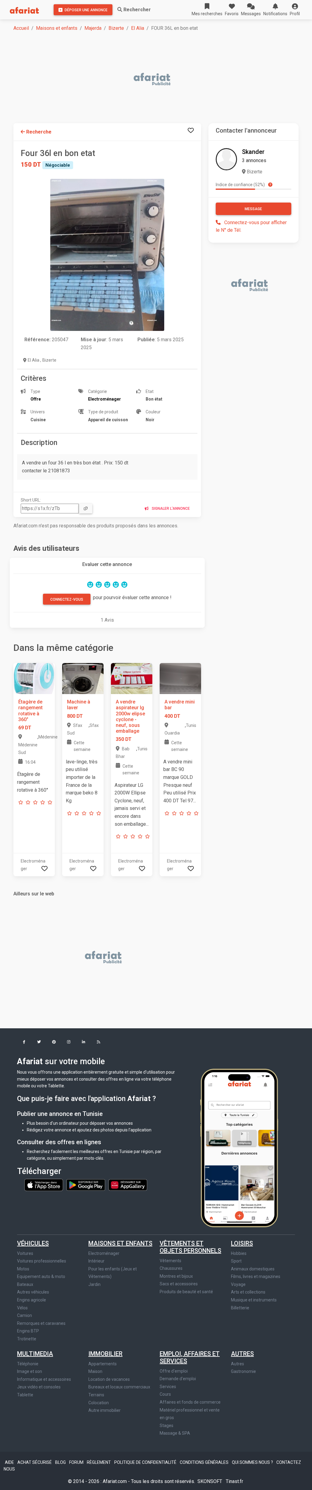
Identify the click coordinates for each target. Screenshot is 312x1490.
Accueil (21, 28)
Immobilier (105, 1353)
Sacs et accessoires (179, 1283)
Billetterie (240, 1307)
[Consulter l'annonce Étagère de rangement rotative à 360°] (34, 678)
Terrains (96, 1394)
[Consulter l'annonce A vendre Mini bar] (180, 678)
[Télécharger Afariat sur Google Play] (86, 1184)
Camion (24, 1315)
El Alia (137, 28)
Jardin (94, 1284)
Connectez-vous (66, 599)
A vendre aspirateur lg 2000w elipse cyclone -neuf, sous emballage (130, 716)
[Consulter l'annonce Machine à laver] (83, 678)
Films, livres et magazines (255, 1276)
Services (168, 1386)
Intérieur (96, 1261)
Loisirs (242, 1243)
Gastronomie (243, 1371)
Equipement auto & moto (41, 1276)
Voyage (238, 1284)
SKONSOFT (210, 1481)
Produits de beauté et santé (186, 1291)
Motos (23, 1268)
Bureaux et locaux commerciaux (119, 1386)
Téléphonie (27, 1363)
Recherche (38, 132)
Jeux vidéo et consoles (39, 1386)
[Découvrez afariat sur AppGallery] (127, 1184)
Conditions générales (204, 1462)
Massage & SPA (175, 1433)
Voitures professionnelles (41, 1261)
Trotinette (26, 1338)
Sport (236, 1261)
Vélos (22, 1307)
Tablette (25, 1394)
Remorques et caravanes (41, 1323)
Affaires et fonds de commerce (190, 1402)
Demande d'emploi (178, 1378)
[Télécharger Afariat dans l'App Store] (44, 1184)
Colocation (98, 1402)
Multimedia (35, 1353)
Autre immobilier (104, 1410)
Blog (61, 1462)
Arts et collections (248, 1292)
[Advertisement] (159, 79)
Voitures (25, 1253)
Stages (166, 1425)
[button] (295, 9)
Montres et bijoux (176, 1276)
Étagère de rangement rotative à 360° (30, 710)
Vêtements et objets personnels (190, 1247)
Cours (165, 1394)
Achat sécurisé (35, 1462)
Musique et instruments (254, 1299)
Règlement (99, 1462)
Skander (253, 151)
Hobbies (238, 1253)
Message (253, 209)
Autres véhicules (33, 1292)
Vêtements (170, 1260)
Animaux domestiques (253, 1268)
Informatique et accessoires (44, 1379)
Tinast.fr (234, 1481)
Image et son (29, 1371)
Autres (242, 1353)
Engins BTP (28, 1330)
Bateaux (25, 1284)
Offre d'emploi (174, 1371)
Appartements (102, 1363)
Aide (10, 1462)
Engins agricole (31, 1299)
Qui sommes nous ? (253, 1462)
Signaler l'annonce (170, 508)
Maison (95, 1371)
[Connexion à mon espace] (191, 131)
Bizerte (116, 28)
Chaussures (171, 1268)
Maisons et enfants (56, 28)
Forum (76, 1462)
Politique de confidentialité (145, 1462)
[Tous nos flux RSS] (98, 1042)
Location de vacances (109, 1379)
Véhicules (33, 1243)
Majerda (92, 28)
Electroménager (103, 1253)
